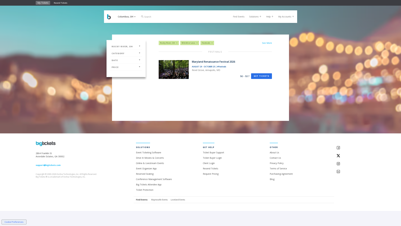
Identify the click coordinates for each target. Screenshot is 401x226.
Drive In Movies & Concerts (150, 157)
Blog (272, 179)
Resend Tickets (60, 3)
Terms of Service (278, 168)
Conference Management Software (154, 179)
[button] (126, 16)
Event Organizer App (146, 168)
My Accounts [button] (285, 16)
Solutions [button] (254, 16)
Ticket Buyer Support (213, 152)
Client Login (209, 163)
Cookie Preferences (14, 222)
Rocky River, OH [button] (122, 46)
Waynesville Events (159, 199)
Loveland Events (178, 199)
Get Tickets (261, 76)
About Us (274, 152)
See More (267, 42)
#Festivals (221, 66)
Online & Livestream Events (150, 163)
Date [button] (115, 60)
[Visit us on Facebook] (350, 148)
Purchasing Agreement (281, 173)
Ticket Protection (144, 189)
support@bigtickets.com (48, 165)
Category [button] (118, 53)
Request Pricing (211, 173)
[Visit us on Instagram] (350, 164)
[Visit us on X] (350, 156)
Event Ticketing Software (148, 152)
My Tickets (42, 2)
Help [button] (268, 16)
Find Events (239, 16)
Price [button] (115, 67)
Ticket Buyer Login (212, 157)
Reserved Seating (145, 173)
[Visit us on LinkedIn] (350, 172)
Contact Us (275, 157)
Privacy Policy (277, 163)
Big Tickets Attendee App (148, 184)
